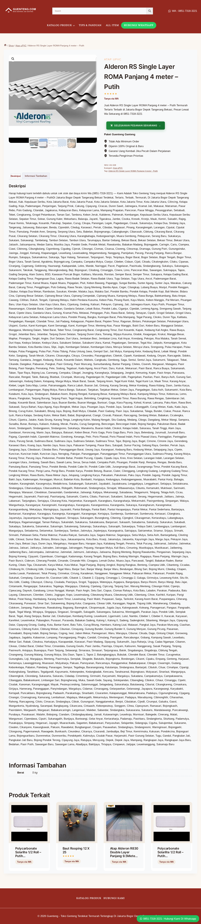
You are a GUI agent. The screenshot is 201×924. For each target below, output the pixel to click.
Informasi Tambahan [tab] (36, 176)
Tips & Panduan (90, 25)
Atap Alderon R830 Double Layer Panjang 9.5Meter (124, 852)
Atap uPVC (112, 59)
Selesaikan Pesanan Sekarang (135, 125)
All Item (112, 25)
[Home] (5, 45)
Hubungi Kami (114, 898)
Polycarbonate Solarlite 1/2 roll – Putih (28, 852)
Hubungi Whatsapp (138, 25)
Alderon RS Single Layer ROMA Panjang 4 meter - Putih (133, 171)
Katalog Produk (88, 898)
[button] (13, 59)
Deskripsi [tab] (16, 176)
